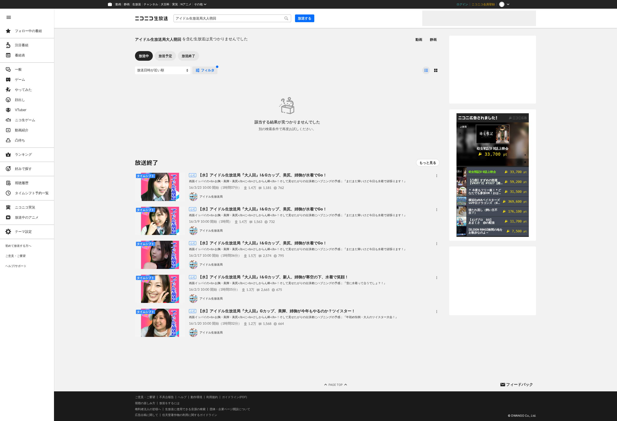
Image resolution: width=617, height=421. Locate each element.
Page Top (336, 385)
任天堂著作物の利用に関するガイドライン (189, 415)
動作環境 (196, 397)
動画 (118, 4)
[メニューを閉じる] (8, 17)
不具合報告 (166, 397)
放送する (304, 18)
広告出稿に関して (146, 415)
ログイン (462, 4)
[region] (27, 215)
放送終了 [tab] (188, 56)
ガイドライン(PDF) (234, 397)
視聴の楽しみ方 (145, 403)
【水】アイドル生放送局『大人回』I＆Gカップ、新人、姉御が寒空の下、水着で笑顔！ (273, 276)
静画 (127, 4)
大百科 (165, 4)
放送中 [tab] (144, 56)
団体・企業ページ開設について (230, 409)
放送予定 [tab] (165, 56)
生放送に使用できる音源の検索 (185, 409)
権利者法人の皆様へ (148, 409)
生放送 (136, 4)
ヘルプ (182, 397)
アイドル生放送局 (211, 196)
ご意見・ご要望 (145, 397)
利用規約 (212, 397)
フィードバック (519, 384)
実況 (175, 4)
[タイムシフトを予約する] (180, 177)
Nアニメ (186, 4)
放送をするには (169, 403)
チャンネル (151, 4)
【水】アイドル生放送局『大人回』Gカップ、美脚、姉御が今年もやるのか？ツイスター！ (276, 310)
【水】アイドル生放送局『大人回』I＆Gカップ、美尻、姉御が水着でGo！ (262, 175)
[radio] (426, 70)
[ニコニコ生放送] (151, 18)
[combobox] (232, 18)
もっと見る (427, 162)
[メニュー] (437, 176)
